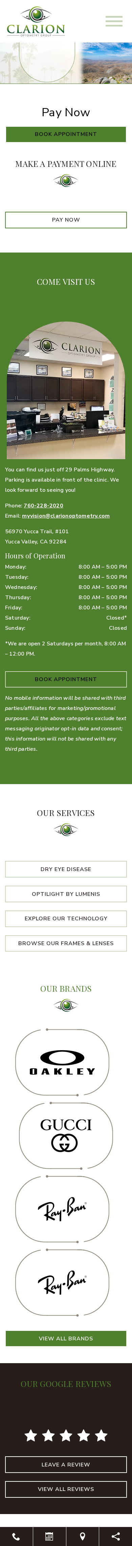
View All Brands (66, 1338)
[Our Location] (82, 1536)
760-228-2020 (43, 505)
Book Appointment (66, 134)
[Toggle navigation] (114, 21)
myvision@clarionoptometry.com (66, 516)
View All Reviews (66, 1489)
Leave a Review (66, 1465)
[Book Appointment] (49, 1536)
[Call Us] (16, 1536)
